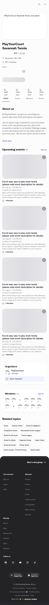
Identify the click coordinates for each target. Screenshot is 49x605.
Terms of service (18, 588)
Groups (28, 479)
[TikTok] (34, 562)
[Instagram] (27, 562)
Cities (27, 494)
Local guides (30, 504)
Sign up (6, 479)
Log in (5, 484)
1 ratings (22, 53)
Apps (5, 543)
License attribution (22, 595)
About (5, 523)
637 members (11, 62)
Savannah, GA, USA (13, 58)
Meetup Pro (7, 533)
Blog (4, 528)
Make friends (30, 510)
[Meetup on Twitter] (12, 562)
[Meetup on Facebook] (5, 562)
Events (27, 484)
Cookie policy (34, 592)
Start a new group (35, 462)
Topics (27, 489)
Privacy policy (31, 588)
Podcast (6, 548)
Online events (30, 499)
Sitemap (28, 515)
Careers (6, 538)
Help (5, 489)
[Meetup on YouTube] (20, 562)
